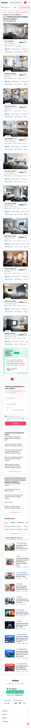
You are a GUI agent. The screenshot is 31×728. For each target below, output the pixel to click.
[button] (18, 2)
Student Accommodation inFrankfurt (13, 526)
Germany (10, 12)
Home (4, 12)
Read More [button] (22, 365)
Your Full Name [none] (10, 398)
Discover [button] (4, 714)
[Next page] (19, 379)
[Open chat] (28, 725)
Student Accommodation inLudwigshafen (14, 529)
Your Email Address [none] (11, 404)
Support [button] (4, 718)
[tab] (6, 522)
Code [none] (8, 407)
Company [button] (4, 711)
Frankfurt (17, 12)
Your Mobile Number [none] (19, 410)
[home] (4, 2)
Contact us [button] (5, 721)
